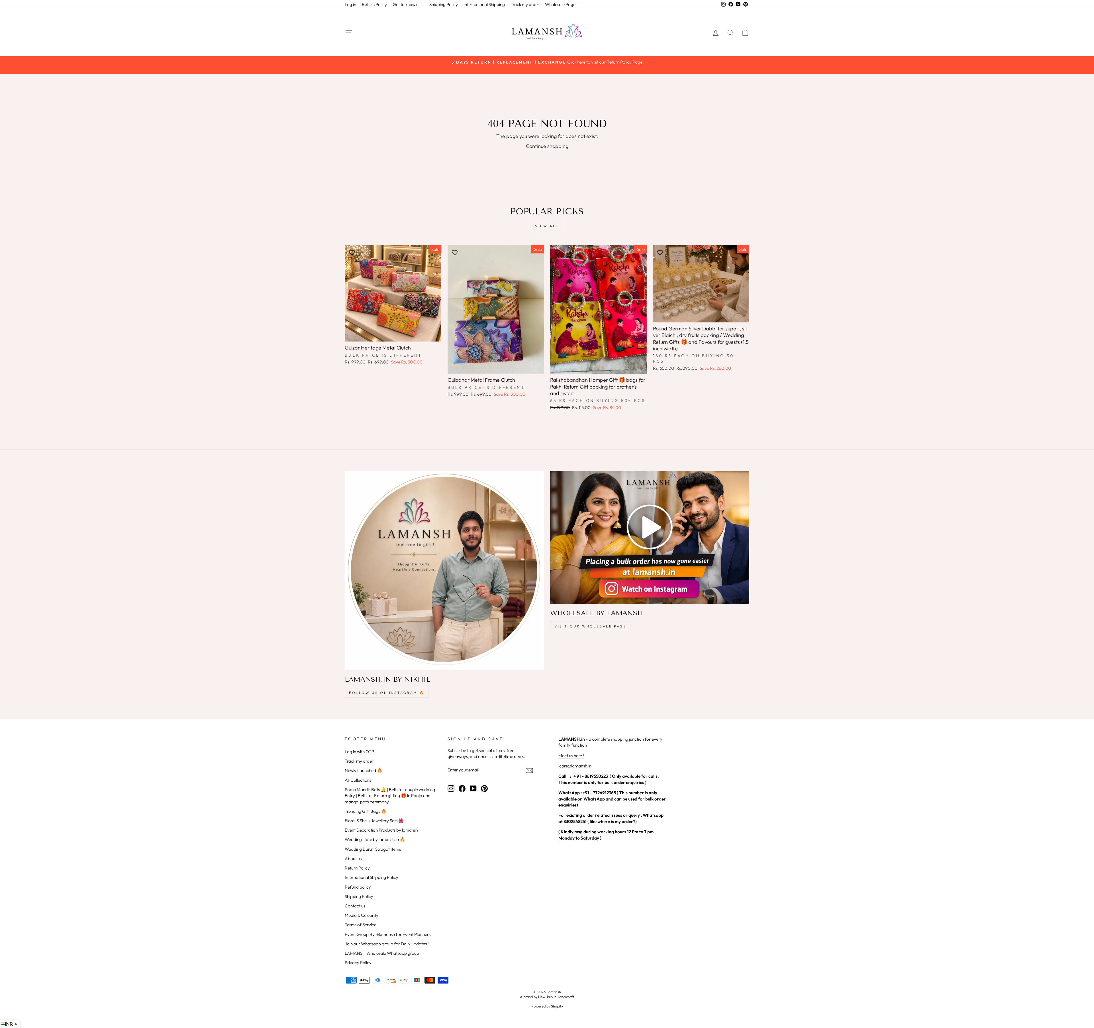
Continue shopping (547, 146)
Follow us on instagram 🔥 (386, 692)
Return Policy (374, 4)
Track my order (525, 4)
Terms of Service (360, 924)
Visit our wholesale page (590, 626)
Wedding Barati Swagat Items (373, 849)
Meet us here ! (571, 755)
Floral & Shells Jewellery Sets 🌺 (374, 820)
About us (353, 858)
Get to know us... (408, 4)
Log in (350, 4)
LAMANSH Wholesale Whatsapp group (382, 953)
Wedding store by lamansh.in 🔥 (375, 839)
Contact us (355, 906)
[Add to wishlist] (352, 252)
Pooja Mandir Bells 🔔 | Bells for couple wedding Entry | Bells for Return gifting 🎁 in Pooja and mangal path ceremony (390, 795)
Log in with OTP (359, 751)
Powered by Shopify (547, 1006)
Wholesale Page (560, 4)
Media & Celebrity (361, 915)
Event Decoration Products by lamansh (381, 830)
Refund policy (358, 887)
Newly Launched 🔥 (363, 770)
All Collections (358, 780)
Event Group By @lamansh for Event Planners (387, 934)
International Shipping (484, 4)
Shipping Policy (443, 4)
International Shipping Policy (371, 877)
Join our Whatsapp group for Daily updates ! (387, 943)
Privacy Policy (358, 962)
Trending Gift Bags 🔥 (365, 811)
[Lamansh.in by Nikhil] (444, 570)
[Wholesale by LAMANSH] (649, 537)
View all (547, 226)
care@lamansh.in (574, 766)
